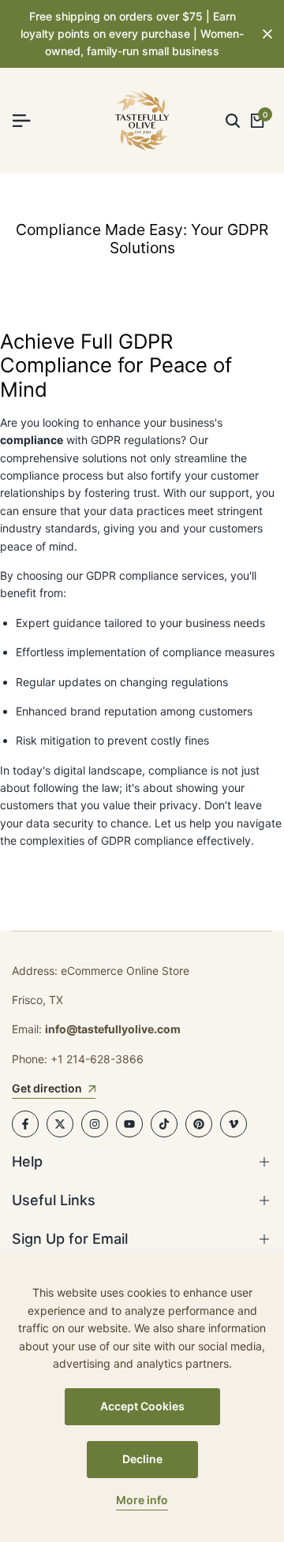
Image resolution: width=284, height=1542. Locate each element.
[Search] (233, 121)
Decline (142, 1458)
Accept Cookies (142, 1406)
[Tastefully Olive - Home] (142, 121)
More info (142, 1500)
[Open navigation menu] (27, 120)
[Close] (264, 34)
